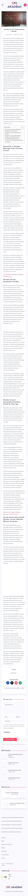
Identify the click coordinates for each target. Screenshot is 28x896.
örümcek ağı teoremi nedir (14, 770)
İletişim (3, 865)
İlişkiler (3, 848)
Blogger (3, 837)
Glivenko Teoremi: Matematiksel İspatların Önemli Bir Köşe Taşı (12, 136)
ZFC (10, 874)
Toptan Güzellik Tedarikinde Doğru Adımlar (12, 828)
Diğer (2, 841)
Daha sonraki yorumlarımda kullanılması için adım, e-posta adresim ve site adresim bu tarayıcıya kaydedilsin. (14, 726)
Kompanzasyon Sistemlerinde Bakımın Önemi (12, 817)
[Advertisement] (14, 580)
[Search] (25, 4)
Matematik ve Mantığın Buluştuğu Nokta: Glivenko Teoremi (13, 130)
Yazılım (3, 858)
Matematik (4, 851)
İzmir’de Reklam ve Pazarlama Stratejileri (11, 824)
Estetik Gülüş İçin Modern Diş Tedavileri (11, 832)
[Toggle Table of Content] (21, 127)
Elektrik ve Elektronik (6, 844)
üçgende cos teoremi (13, 762)
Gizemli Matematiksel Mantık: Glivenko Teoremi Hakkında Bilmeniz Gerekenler (14, 140)
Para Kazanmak (5, 854)
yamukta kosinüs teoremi (14, 777)
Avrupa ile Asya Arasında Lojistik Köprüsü (11, 821)
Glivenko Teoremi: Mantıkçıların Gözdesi (13, 133)
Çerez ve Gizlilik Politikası (7, 863)
